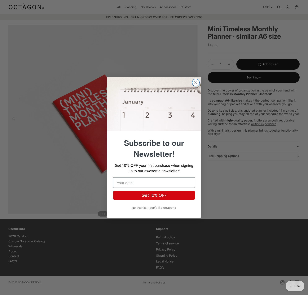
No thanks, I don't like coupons (154, 208)
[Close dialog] (195, 82)
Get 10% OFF (154, 195)
